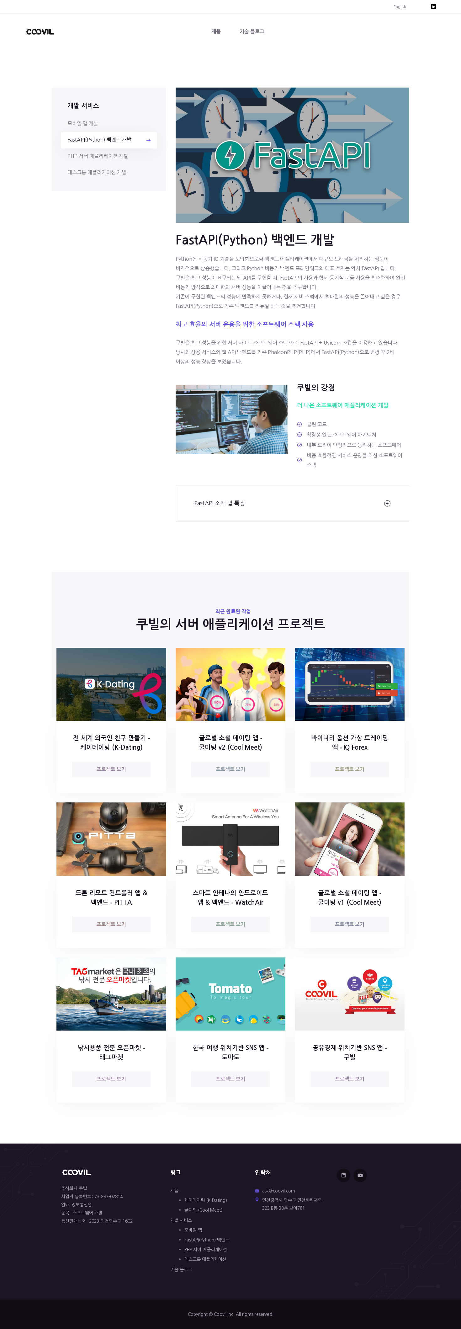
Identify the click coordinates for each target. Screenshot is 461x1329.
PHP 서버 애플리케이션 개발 (97, 155)
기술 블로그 (252, 31)
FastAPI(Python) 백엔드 (206, 1240)
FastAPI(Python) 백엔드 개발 (99, 139)
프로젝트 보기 (111, 769)
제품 (216, 31)
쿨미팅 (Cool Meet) (203, 1210)
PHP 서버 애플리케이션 (205, 1249)
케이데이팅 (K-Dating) (205, 1200)
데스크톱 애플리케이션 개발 (96, 172)
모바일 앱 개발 (82, 123)
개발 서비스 (181, 1220)
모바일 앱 (193, 1230)
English (400, 7)
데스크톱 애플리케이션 (205, 1259)
